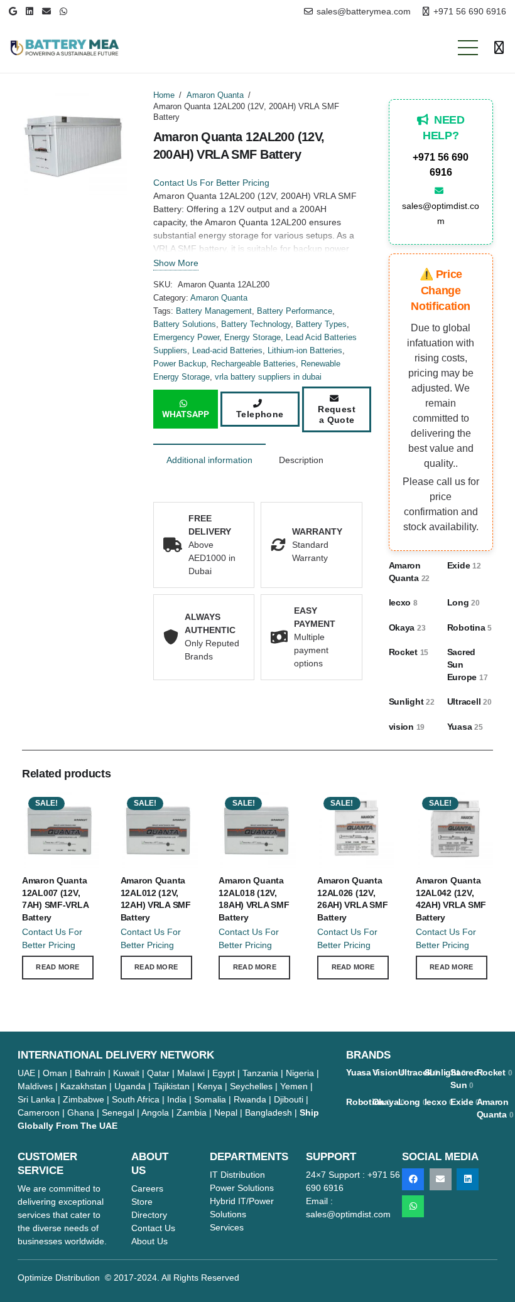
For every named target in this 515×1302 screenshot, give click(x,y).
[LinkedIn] (29, 11)
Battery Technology (256, 324)
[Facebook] (413, 1179)
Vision (388, 1072)
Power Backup (179, 364)
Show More (175, 263)
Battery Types (321, 324)
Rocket (409, 652)
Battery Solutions (184, 324)
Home (164, 95)
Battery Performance (294, 311)
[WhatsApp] (63, 11)
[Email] (46, 11)
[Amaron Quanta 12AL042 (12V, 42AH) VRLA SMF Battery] (454, 797)
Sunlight (412, 701)
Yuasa (465, 727)
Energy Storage (252, 337)
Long (463, 602)
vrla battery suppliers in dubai (268, 377)
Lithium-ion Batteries (305, 350)
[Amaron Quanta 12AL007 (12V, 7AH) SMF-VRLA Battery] (60, 797)
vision (407, 727)
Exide (464, 565)
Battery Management (214, 311)
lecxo (403, 602)
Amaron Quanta (215, 95)
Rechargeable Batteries (253, 364)
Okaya (407, 627)
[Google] (13, 11)
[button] (468, 47)
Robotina (469, 627)
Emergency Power (186, 337)
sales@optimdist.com (440, 213)
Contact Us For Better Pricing (211, 183)
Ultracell (469, 701)
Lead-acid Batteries (227, 350)
